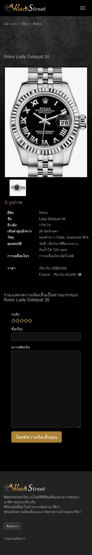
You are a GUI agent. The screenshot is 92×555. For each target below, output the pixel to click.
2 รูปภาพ (13, 202)
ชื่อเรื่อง (17, 328)
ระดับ (15, 314)
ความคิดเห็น (20, 346)
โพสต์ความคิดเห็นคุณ (36, 437)
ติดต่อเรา (12, 526)
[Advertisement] (46, 37)
